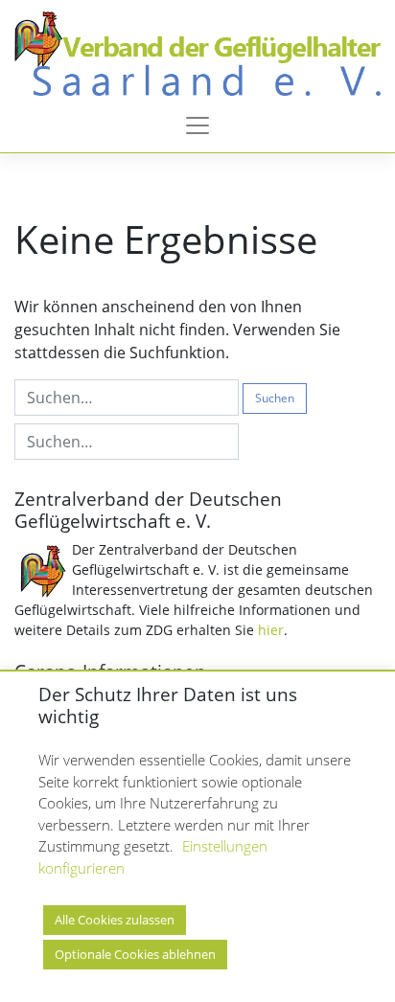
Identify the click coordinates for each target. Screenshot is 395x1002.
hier (271, 630)
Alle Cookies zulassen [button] (114, 919)
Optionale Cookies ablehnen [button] (135, 954)
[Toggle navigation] (197, 125)
